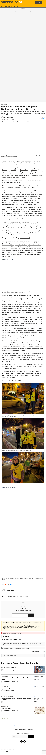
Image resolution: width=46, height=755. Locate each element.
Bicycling (22, 596)
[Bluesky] (24, 741)
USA (12, 6)
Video (13, 666)
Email (14, 615)
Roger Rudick (9, 117)
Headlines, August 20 (7, 708)
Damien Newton (7, 670)
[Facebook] (21, 741)
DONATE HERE (4, 6)
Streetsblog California (7, 666)
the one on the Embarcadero (9, 348)
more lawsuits (28, 323)
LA (14, 6)
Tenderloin (13, 170)
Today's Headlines (4, 686)
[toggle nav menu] (44, 2)
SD (17, 6)
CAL (9, 6)
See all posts (4, 718)
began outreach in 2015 (24, 238)
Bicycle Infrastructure (6, 104)
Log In (37, 2)
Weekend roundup (4, 676)
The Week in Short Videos (8, 667)
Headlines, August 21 (7, 688)
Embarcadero (23, 170)
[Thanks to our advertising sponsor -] (23, 56)
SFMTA (27, 596)
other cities (34, 170)
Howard (41, 366)
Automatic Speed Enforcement (7, 696)
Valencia (4, 170)
